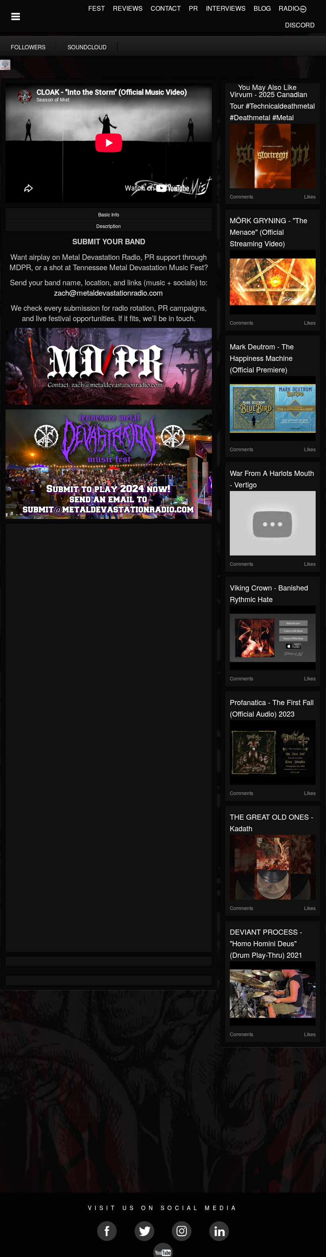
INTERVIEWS (226, 8)
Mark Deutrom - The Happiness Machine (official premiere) (262, 357)
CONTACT (166, 8)
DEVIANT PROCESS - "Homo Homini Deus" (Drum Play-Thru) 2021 (266, 943)
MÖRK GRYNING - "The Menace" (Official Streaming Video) (268, 231)
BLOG (262, 8)
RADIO (289, 8)
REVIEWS (128, 8)
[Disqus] (108, 634)
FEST (96, 8)
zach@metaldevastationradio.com (108, 292)
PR (193, 8)
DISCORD (300, 24)
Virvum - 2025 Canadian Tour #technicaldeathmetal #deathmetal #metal (272, 105)
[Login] (303, 8)
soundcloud (87, 47)
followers (28, 47)
